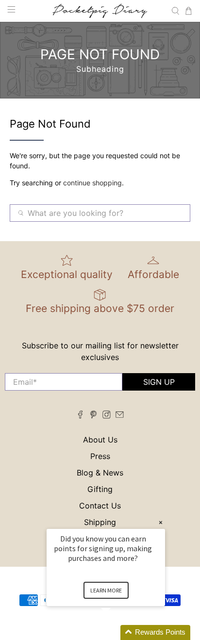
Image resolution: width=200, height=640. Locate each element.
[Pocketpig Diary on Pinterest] (93, 416)
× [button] (161, 522)
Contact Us (100, 505)
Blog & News (100, 472)
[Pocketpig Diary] (100, 11)
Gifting (100, 489)
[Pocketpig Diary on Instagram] (106, 416)
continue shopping (92, 183)
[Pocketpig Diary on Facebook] (80, 416)
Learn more (106, 590)
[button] (117, 632)
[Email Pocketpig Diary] (120, 416)
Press (100, 456)
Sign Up (159, 382)
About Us (100, 439)
